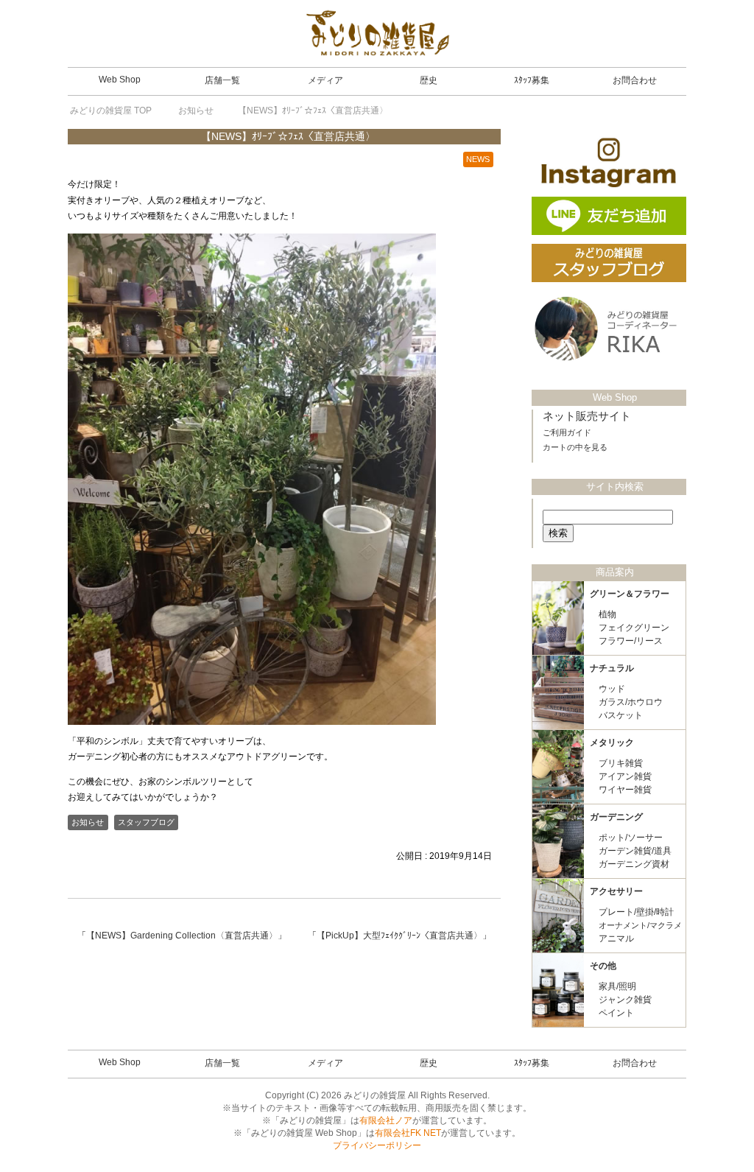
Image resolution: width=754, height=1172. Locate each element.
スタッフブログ (146, 822)
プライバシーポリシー (377, 1145)
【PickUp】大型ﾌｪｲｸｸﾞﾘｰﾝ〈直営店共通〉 (399, 935)
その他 (603, 966)
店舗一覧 (222, 80)
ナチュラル (612, 668)
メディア (325, 80)
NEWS (478, 159)
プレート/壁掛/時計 (636, 912)
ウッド (612, 689)
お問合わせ (635, 80)
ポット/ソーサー (631, 837)
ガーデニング (616, 817)
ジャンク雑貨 (625, 999)
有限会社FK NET (408, 1133)
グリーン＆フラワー (629, 594)
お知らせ (87, 822)
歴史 (428, 80)
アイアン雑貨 (625, 776)
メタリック (612, 742)
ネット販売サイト (587, 416)
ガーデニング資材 (634, 864)
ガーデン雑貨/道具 (635, 851)
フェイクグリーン (634, 627)
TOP (111, 110)
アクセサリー (616, 891)
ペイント (616, 1013)
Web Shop (120, 79)
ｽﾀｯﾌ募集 (531, 80)
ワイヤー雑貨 (625, 790)
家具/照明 (617, 986)
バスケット (621, 715)
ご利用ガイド (567, 432)
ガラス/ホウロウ (631, 702)
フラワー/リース (631, 641)
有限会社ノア (385, 1120)
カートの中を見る (575, 447)
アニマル (616, 938)
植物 (607, 614)
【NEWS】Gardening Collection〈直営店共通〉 (182, 935)
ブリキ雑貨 (621, 763)
